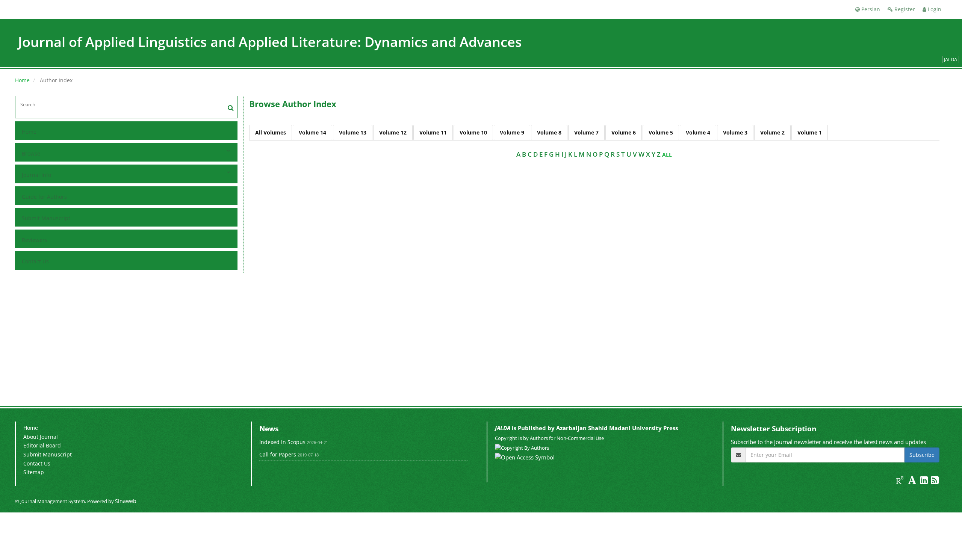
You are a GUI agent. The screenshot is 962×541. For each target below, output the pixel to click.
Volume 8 (549, 132)
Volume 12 (393, 132)
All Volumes (270, 132)
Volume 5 (661, 132)
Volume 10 (473, 132)
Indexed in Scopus (282, 442)
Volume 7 (586, 132)
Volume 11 (433, 132)
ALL (667, 154)
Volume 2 (772, 132)
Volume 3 (735, 132)
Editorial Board (42, 445)
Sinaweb (125, 501)
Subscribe (922, 454)
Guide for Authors (44, 196)
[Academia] (913, 481)
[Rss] (934, 481)
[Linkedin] (924, 481)
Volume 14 (312, 132)
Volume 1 (809, 132)
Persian (870, 9)
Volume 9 (512, 132)
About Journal (40, 436)
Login (933, 9)
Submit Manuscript (46, 218)
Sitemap (33, 472)
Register (904, 9)
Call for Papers (277, 454)
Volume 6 (623, 132)
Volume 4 (698, 132)
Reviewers (34, 239)
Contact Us (35, 261)
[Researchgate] (900, 481)
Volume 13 (352, 132)
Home (22, 80)
